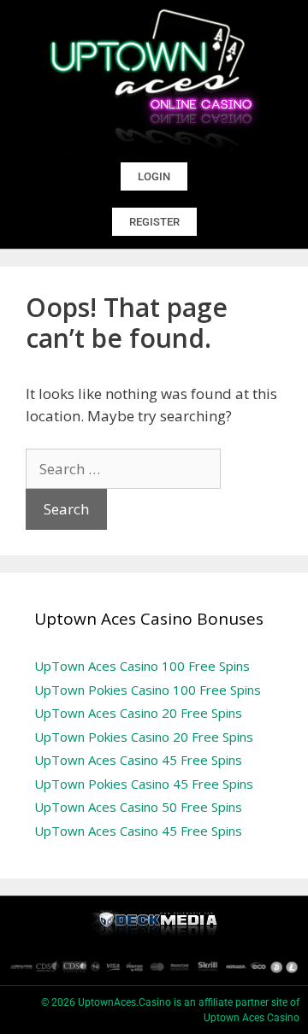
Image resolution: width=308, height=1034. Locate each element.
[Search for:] (123, 469)
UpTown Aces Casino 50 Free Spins (138, 806)
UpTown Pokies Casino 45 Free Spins (143, 783)
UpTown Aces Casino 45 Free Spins (138, 759)
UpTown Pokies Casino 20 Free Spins (143, 736)
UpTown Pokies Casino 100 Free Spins (147, 689)
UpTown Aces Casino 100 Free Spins (142, 665)
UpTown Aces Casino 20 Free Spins (138, 712)
